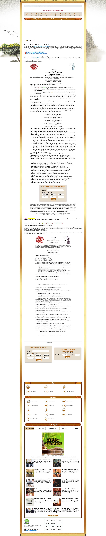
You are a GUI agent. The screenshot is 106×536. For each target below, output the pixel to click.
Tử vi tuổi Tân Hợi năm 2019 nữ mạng (35, 52)
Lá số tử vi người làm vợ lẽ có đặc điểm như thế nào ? (70, 479)
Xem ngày (74, 1)
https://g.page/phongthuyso (31, 530)
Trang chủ (26, 1)
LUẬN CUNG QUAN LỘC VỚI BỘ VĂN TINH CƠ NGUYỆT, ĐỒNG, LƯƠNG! (43, 508)
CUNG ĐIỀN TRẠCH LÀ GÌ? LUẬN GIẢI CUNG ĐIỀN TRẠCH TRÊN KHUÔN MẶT (70, 508)
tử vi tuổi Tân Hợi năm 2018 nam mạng (41, 46)
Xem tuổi (37, 1)
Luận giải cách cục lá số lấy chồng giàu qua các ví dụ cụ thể (70, 459)
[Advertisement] (53, 29)
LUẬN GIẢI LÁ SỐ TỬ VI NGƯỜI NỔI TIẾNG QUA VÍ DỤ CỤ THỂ (53, 455)
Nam (48, 192)
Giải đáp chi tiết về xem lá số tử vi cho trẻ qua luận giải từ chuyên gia (70, 488)
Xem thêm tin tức (53, 515)
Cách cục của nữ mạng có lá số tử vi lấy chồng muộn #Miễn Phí (43, 469)
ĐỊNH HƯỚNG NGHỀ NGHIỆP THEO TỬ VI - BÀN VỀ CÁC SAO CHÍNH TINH (70, 498)
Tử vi (45, 1)
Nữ (51, 192)
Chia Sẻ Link (49, 342)
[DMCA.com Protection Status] (27, 521)
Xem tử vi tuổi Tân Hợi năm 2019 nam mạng (36, 53)
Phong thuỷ (54, 1)
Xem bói (65, 1)
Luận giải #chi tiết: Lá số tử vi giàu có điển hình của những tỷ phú (43, 459)
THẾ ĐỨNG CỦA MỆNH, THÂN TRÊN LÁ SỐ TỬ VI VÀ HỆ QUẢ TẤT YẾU (43, 498)
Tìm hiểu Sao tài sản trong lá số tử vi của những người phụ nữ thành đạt (43, 488)
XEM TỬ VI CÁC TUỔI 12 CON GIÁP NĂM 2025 (53, 10)
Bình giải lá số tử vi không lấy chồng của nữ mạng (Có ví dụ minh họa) (70, 469)
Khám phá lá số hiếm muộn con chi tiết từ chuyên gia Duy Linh (43, 479)
